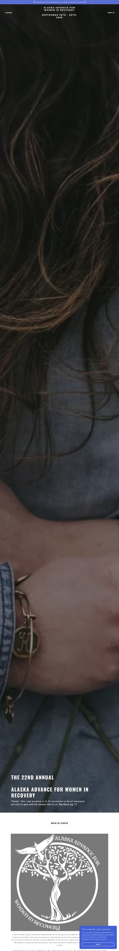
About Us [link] (111, 13)
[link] (59, 18)
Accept (98, 944)
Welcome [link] (9, 13)
